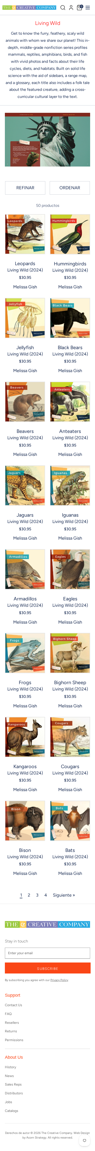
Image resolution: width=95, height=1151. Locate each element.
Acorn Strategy (36, 1137)
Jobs (8, 1102)
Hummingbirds (70, 264)
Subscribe (47, 969)
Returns (11, 1031)
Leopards (25, 263)
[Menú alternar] (87, 7)
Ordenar (69, 187)
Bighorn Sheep (70, 682)
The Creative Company (56, 1133)
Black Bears (70, 347)
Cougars (70, 766)
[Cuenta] (71, 7)
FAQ (8, 1014)
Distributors (14, 1093)
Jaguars (25, 515)
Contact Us (13, 1005)
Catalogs (11, 1111)
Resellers (12, 1023)
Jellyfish (25, 347)
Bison (25, 850)
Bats (70, 850)
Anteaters (70, 431)
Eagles (70, 599)
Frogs (25, 682)
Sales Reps (13, 1084)
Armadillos (25, 599)
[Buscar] (63, 7)
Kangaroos (25, 766)
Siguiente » (64, 895)
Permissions (14, 1040)
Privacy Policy (59, 980)
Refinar (25, 187)
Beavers (25, 431)
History (10, 1067)
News (9, 1076)
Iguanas (70, 515)
